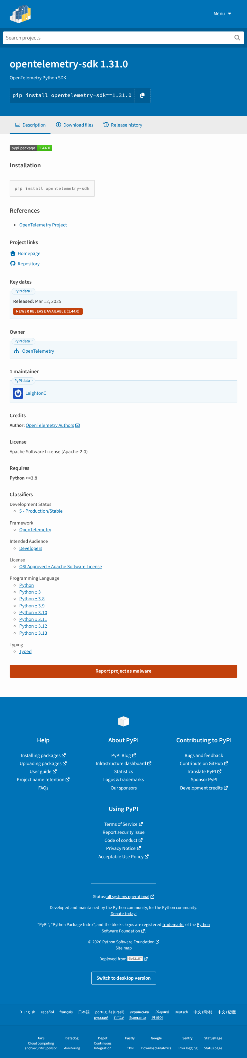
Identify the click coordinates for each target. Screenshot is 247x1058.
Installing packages (40, 755)
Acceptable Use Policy (120, 856)
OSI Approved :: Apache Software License (60, 566)
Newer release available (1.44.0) (48, 311)
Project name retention (40, 779)
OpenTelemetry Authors (50, 425)
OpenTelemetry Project (43, 224)
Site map (123, 948)
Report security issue (124, 832)
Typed (25, 651)
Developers (30, 548)
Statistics (123, 771)
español (47, 1012)
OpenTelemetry (37, 351)
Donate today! (124, 914)
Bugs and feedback (204, 755)
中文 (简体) (203, 1012)
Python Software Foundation (128, 942)
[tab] (30, 125)
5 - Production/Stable (41, 511)
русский (101, 1017)
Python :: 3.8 (32, 598)
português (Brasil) (109, 1012)
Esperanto (137, 1017)
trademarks (173, 924)
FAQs (43, 787)
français (66, 1012)
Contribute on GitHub (201, 763)
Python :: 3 (30, 591)
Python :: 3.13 (33, 633)
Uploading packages (40, 763)
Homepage (29, 253)
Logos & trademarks (123, 779)
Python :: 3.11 (33, 619)
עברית (119, 1017)
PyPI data (22, 291)
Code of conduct (121, 840)
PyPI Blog (121, 755)
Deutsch (181, 1012)
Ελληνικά (161, 1012)
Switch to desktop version (123, 978)
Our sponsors (124, 787)
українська (139, 1012)
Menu (219, 13)
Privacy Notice (121, 848)
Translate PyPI (201, 771)
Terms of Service (121, 824)
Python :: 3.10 (33, 612)
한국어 (157, 1017)
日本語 (84, 1012)
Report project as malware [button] (123, 670)
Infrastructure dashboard (121, 763)
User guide (40, 771)
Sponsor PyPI (204, 779)
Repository (29, 263)
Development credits (201, 787)
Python (26, 585)
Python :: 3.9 (32, 605)
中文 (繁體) (227, 1012)
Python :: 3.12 (33, 626)
